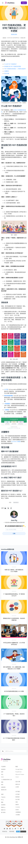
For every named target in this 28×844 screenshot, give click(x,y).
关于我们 (18, 794)
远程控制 (3, 787)
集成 (17, 766)
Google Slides (19, 769)
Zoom (17, 777)
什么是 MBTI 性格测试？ (10, 64)
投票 (2, 771)
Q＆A (2, 777)
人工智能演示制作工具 (6, 779)
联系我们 (18, 797)
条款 (17, 802)
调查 (2, 782)
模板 (2, 802)
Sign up (24, 2)
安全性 (17, 809)
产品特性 (3, 766)
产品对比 (3, 797)
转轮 (2, 784)
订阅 (14, 533)
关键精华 (6, 71)
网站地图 (11, 831)
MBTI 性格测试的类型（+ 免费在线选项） (15, 68)
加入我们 (18, 799)
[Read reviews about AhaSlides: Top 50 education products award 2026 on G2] (14, 824)
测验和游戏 (14, 34)
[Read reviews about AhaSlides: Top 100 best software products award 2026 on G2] (8, 824)
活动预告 (3, 804)
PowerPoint (19, 771)
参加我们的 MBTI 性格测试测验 (12, 66)
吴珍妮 (4, 37)
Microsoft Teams (20, 774)
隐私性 (17, 804)
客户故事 (3, 812)
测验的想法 (15, 502)
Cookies (18, 807)
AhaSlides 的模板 (16, 441)
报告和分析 (3, 789)
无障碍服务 (18, 812)
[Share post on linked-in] (5, 508)
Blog (2, 799)
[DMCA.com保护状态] (21, 831)
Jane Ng (14, 520)
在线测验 (3, 769)
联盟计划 (3, 809)
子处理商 (18, 814)
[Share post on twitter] (8, 508)
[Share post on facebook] (11, 508)
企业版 (17, 786)
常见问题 (6, 73)
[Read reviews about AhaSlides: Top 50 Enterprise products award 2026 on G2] (19, 824)
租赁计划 (18, 784)
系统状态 (4, 831)
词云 (2, 774)
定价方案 (18, 781)
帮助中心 (3, 807)
